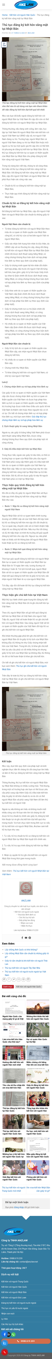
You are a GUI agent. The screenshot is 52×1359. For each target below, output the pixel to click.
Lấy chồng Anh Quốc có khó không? (21, 949)
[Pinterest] (30, 938)
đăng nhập (19, 1207)
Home (5, 15)
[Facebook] (22, 938)
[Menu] (3, 4)
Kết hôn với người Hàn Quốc (22, 15)
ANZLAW (31, 33)
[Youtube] (26, 938)
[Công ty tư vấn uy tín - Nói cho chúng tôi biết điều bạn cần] (26, 4)
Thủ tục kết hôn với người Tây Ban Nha (22, 968)
